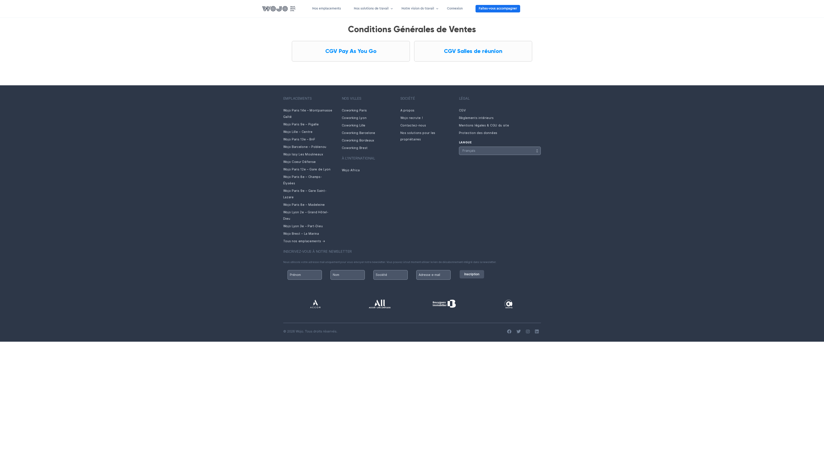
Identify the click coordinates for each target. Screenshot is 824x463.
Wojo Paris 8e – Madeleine (304, 204)
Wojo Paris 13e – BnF (299, 139)
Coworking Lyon (354, 118)
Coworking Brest (355, 148)
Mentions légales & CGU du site (484, 125)
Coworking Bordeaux (358, 140)
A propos (407, 110)
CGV (462, 110)
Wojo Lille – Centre (298, 132)
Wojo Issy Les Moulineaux (303, 154)
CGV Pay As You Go (351, 51)
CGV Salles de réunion (473, 51)
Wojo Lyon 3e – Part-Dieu (303, 226)
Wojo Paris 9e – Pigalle (301, 124)
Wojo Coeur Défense (299, 162)
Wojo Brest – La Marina (301, 233)
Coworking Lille (354, 125)
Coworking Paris (354, 110)
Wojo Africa (351, 170)
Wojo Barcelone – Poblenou (305, 147)
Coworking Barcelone (358, 133)
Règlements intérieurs (476, 118)
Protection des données (478, 133)
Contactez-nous (413, 125)
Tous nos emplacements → (304, 241)
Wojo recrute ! (411, 118)
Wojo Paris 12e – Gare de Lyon (307, 169)
